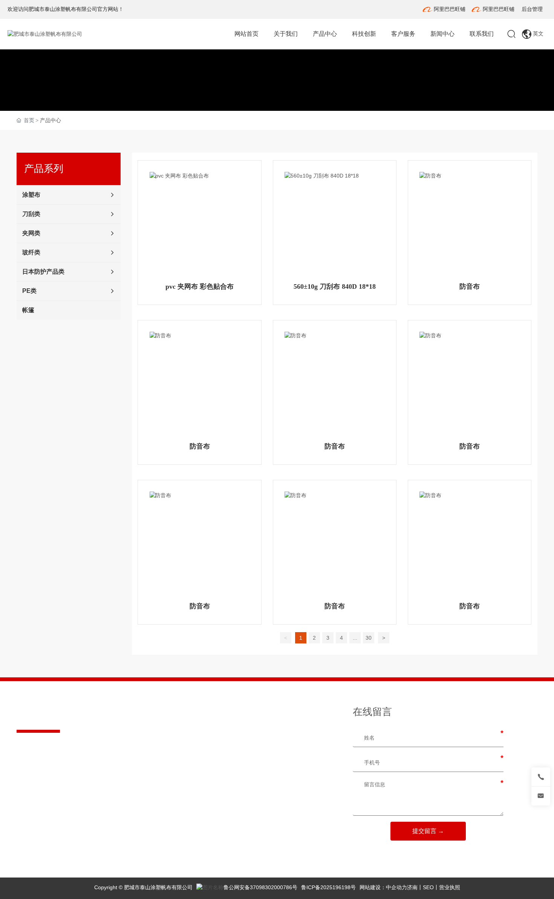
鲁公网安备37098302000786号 (260, 887)
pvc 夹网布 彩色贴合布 (199, 286)
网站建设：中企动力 (383, 887)
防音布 (469, 286)
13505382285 (70, 810)
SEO (428, 887)
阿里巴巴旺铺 (449, 9)
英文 (537, 34)
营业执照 (449, 887)
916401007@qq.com (57, 825)
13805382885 (70, 818)
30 (369, 638)
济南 (412, 887)
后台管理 (532, 9)
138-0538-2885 (53, 764)
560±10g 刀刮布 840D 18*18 (335, 286)
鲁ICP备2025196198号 (328, 887)
